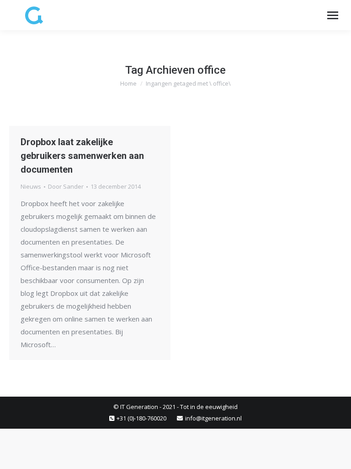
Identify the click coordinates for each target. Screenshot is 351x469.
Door (66, 186)
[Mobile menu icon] (333, 15)
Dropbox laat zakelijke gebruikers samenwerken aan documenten (82, 155)
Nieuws (31, 186)
